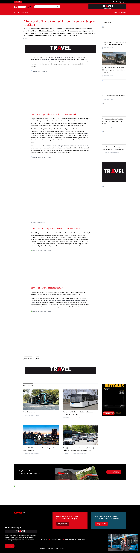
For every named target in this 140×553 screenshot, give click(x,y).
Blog (113, 99)
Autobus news (115, 127)
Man (37, 358)
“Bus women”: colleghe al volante (113, 96)
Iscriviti (10, 546)
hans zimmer (28, 358)
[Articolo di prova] (41, 399)
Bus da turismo (115, 152)
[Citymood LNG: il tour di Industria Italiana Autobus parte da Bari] (80, 399)
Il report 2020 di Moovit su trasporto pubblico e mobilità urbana (40, 449)
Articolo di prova (29, 412)
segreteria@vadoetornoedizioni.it (74, 539)
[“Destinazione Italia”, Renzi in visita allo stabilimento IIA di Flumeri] (114, 110)
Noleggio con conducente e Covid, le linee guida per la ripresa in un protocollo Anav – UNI (80, 449)
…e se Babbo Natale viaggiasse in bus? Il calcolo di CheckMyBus (113, 148)
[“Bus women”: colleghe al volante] (114, 86)
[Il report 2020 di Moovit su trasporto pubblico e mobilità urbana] (41, 435)
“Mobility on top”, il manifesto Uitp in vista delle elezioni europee (114, 43)
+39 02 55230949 (55, 539)
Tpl (113, 48)
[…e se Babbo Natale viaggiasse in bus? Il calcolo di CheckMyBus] (114, 138)
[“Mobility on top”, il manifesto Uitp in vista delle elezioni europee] (114, 33)
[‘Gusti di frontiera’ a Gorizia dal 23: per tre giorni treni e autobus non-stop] (114, 58)
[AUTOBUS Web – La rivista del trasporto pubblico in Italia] (22, 7)
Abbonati (18, 1)
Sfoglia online (62, 524)
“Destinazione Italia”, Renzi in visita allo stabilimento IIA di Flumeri (112, 121)
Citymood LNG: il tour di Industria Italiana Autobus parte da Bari (78, 413)
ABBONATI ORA (114, 472)
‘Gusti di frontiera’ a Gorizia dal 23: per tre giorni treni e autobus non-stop (113, 70)
